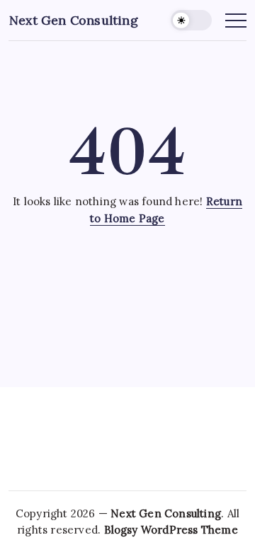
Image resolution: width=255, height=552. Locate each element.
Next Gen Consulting (73, 20)
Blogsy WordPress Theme (171, 529)
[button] (191, 20)
